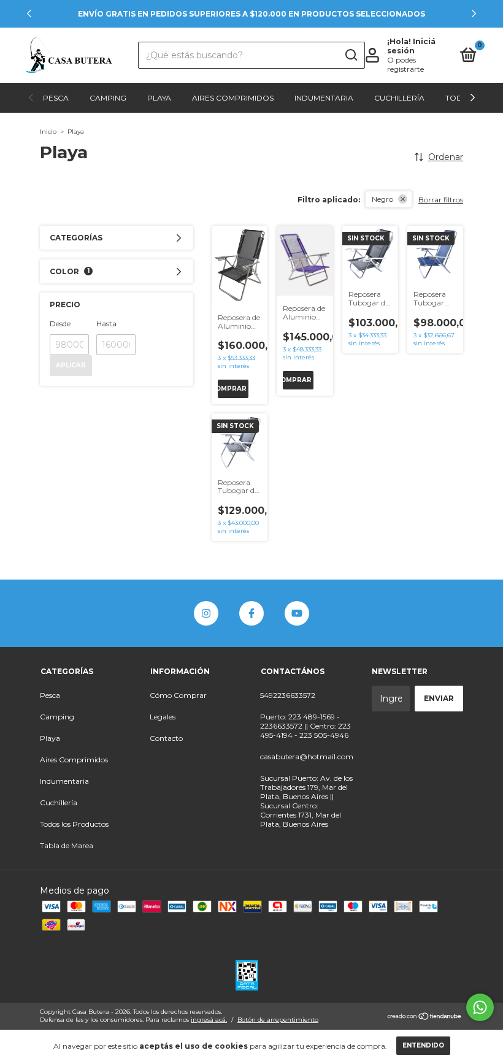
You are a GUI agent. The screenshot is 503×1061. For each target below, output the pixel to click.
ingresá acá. (209, 1020)
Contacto (166, 738)
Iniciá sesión (411, 46)
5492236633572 (287, 695)
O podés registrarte (405, 64)
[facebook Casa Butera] (251, 613)
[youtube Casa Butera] (297, 613)
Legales (162, 716)
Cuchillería (399, 97)
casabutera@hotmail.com (306, 756)
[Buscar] (350, 55)
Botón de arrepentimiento (277, 1020)
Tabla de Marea (66, 845)
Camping (108, 97)
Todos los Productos (74, 824)
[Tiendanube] (424, 1017)
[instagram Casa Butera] (206, 613)
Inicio (48, 132)
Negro (382, 199)
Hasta (106, 323)
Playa (159, 97)
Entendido (423, 1045)
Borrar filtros (440, 199)
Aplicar (71, 365)
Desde (60, 323)
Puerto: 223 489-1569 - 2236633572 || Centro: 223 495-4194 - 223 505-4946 (305, 726)
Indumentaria (323, 97)
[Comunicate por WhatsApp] (480, 1007)
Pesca (56, 97)
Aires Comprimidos (233, 97)
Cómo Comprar (178, 695)
